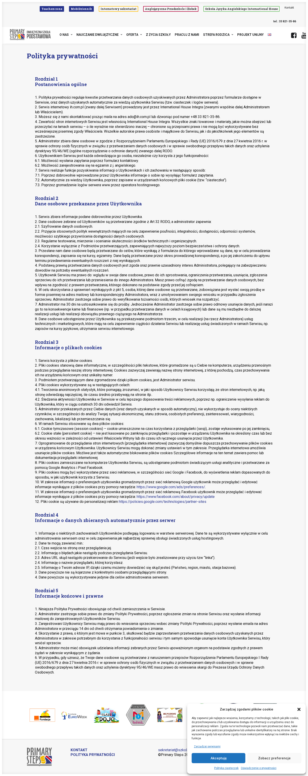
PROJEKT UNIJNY (250, 34)
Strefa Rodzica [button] (216, 34)
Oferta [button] (132, 34)
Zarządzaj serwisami (207, 746)
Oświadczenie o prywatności (258, 768)
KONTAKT (79, 750)
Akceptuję (219, 758)
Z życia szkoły (158, 34)
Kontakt (289, 7)
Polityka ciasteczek (226, 768)
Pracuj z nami (187, 34)
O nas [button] (64, 34)
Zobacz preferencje (274, 758)
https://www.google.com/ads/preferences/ (171, 487)
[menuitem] (53, 9)
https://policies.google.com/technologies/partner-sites (162, 501)
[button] (299, 709)
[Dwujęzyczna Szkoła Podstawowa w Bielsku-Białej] (30, 34)
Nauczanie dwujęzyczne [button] (97, 34)
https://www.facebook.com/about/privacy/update (176, 497)
